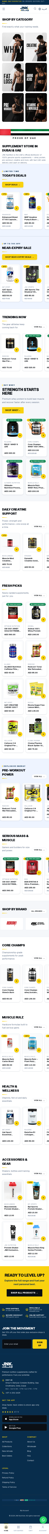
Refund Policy (8, 1477)
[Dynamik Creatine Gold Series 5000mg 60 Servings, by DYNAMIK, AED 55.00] (32, 552)
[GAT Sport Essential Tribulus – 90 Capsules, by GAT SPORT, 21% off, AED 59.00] (10, 283)
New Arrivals (7, 1451)
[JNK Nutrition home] (24, 9)
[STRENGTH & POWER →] (36, 47)
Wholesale (31, 1446)
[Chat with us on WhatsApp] (43, 1520)
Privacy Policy (8, 1473)
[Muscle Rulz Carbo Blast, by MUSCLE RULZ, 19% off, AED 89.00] (10, 1052)
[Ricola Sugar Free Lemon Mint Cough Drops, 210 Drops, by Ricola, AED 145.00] (36, 696)
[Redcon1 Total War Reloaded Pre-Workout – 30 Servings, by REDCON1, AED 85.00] (36, 658)
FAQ (29, 1456)
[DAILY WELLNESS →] (36, 107)
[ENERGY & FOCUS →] (13, 107)
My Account (24, 1511)
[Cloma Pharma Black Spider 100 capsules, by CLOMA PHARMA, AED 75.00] (36, 735)
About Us (31, 1442)
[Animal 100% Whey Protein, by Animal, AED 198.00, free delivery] (36, 620)
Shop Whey (13, 410)
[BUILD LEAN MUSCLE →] (13, 47)
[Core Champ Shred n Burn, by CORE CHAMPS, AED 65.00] (10, 983)
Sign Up (40, 1344)
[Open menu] (3, 9)
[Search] (35, 8)
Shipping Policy (8, 1482)
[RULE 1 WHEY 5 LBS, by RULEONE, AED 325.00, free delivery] (32, 352)
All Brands (38, 911)
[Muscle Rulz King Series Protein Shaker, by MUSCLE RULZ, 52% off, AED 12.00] (36, 1240)
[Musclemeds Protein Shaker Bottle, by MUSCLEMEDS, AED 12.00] (12, 1199)
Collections (7, 1446)
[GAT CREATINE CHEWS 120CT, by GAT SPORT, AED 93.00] (12, 696)
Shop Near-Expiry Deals (19, 257)
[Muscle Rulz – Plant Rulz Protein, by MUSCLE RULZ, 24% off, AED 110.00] (32, 1052)
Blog (29, 1451)
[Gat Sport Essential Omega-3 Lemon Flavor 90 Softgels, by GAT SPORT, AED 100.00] (10, 1125)
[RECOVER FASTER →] (36, 77)
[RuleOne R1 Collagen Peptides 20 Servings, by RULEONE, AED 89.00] (32, 1125)
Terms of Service (9, 1487)
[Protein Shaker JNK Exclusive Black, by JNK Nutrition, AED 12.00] (12, 1240)
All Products (7, 1442)
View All (39, 327)
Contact (30, 1460)
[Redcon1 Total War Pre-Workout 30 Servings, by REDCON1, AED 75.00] (10, 352)
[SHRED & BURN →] (13, 77)
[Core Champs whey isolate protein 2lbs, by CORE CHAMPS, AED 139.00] (32, 983)
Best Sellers (7, 1456)
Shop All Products (24, 1292)
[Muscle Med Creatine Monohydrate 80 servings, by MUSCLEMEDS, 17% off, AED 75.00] (10, 552)
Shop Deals (12, 184)
